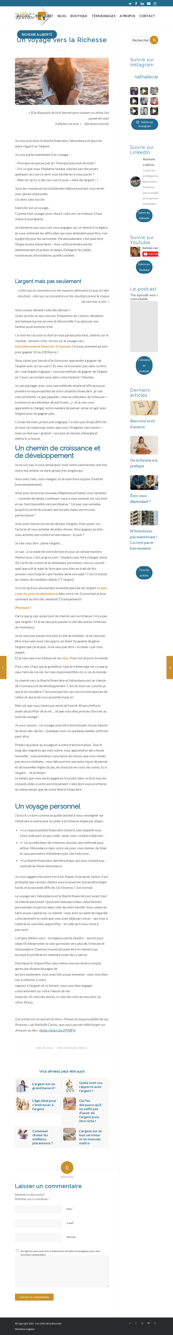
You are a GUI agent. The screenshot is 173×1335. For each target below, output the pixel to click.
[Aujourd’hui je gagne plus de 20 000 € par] (154, 111)
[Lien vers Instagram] (155, 3)
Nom (70, 1208)
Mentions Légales (25, 1329)
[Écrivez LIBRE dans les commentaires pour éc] (154, 91)
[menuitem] (23, 16)
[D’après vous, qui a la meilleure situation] (134, 111)
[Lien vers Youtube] (149, 3)
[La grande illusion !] (3, 667)
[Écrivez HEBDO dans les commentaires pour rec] (144, 91)
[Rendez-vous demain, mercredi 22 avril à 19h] (134, 91)
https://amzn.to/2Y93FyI (57, 1030)
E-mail (71, 1223)
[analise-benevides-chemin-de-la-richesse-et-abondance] (62, 81)
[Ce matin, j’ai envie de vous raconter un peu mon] (144, 111)
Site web (71, 1237)
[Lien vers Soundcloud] (130, 3)
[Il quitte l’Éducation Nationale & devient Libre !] (169, 667)
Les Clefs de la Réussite (48, 1323)
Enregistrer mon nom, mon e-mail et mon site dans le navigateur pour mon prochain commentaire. (60, 1253)
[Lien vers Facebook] (136, 3)
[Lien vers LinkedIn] (142, 3)
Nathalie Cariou (75, 1048)
